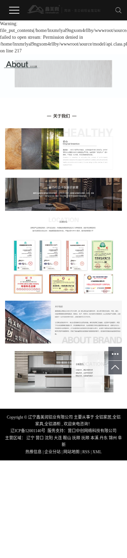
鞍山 (67, 438)
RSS (86, 452)
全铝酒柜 (52, 424)
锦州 (113, 438)
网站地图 (72, 452)
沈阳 (49, 438)
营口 (40, 438)
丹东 (104, 438)
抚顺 (76, 438)
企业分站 (52, 452)
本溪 (95, 438)
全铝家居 (103, 417)
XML (97, 452)
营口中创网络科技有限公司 (92, 430)
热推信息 (33, 452)
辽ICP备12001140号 (27, 430)
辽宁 (31, 438)
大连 (58, 438)
